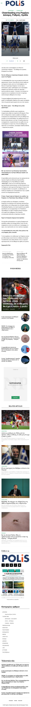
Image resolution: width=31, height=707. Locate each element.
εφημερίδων (16, 599)
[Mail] (11, 565)
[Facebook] (3, 565)
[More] (24, 61)
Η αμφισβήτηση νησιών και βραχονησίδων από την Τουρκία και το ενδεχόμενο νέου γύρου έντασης (10, 349)
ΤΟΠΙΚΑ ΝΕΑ (19, 10)
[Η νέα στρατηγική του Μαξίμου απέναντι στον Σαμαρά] (25, 317)
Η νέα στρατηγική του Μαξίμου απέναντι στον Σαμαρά (10, 317)
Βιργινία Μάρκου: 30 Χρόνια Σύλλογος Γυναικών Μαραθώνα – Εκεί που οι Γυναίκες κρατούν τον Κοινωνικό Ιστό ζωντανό (22, 257)
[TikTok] (15, 565)
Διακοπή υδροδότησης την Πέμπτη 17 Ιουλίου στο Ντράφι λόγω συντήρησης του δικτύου (8, 255)
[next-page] (27, 280)
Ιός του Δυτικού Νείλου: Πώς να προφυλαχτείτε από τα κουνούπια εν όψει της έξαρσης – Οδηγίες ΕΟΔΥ (11, 338)
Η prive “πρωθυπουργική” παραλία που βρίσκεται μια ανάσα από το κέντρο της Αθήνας (11, 360)
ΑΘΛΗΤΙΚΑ (11, 10)
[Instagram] (7, 565)
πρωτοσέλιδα (10, 599)
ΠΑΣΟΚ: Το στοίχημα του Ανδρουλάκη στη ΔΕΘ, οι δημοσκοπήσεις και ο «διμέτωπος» (8, 328)
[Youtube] (19, 565)
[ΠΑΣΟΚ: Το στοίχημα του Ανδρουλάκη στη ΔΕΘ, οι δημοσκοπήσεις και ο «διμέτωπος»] (25, 328)
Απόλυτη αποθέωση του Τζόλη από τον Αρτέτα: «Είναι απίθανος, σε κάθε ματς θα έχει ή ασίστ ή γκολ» (15, 301)
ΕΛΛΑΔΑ (4, 533)
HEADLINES (4, 466)
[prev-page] (24, 280)
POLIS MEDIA (10, 20)
